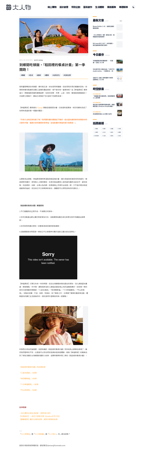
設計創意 (64, 7)
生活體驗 (99, 7)
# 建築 (119, 132)
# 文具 (103, 135)
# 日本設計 (96, 135)
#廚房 (39, 75)
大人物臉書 (39, 434)
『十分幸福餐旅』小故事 (28, 384)
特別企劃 (75, 7)
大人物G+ (52, 434)
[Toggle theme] (134, 7)
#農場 (47, 75)
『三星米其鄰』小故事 (28, 372)
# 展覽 (96, 132)
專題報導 (123, 7)
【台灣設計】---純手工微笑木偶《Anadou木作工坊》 (40, 416)
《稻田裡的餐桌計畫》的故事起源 (32, 367)
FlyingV (40, 107)
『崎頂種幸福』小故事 (28, 378)
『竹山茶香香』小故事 (28, 390)
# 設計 (111, 132)
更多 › (121, 21)
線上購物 (52, 7)
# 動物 (96, 128)
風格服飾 (111, 7)
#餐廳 (23, 75)
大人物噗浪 (25, 434)
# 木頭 (119, 128)
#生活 (31, 75)
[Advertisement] (53, 454)
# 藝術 (111, 135)
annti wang (38, 60)
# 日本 (119, 135)
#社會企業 (67, 75)
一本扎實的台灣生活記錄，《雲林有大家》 (35, 413)
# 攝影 (103, 128)
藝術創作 (87, 7)
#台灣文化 (56, 75)
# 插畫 (111, 128)
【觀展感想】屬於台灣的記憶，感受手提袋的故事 (38, 419)
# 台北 (103, 132)
